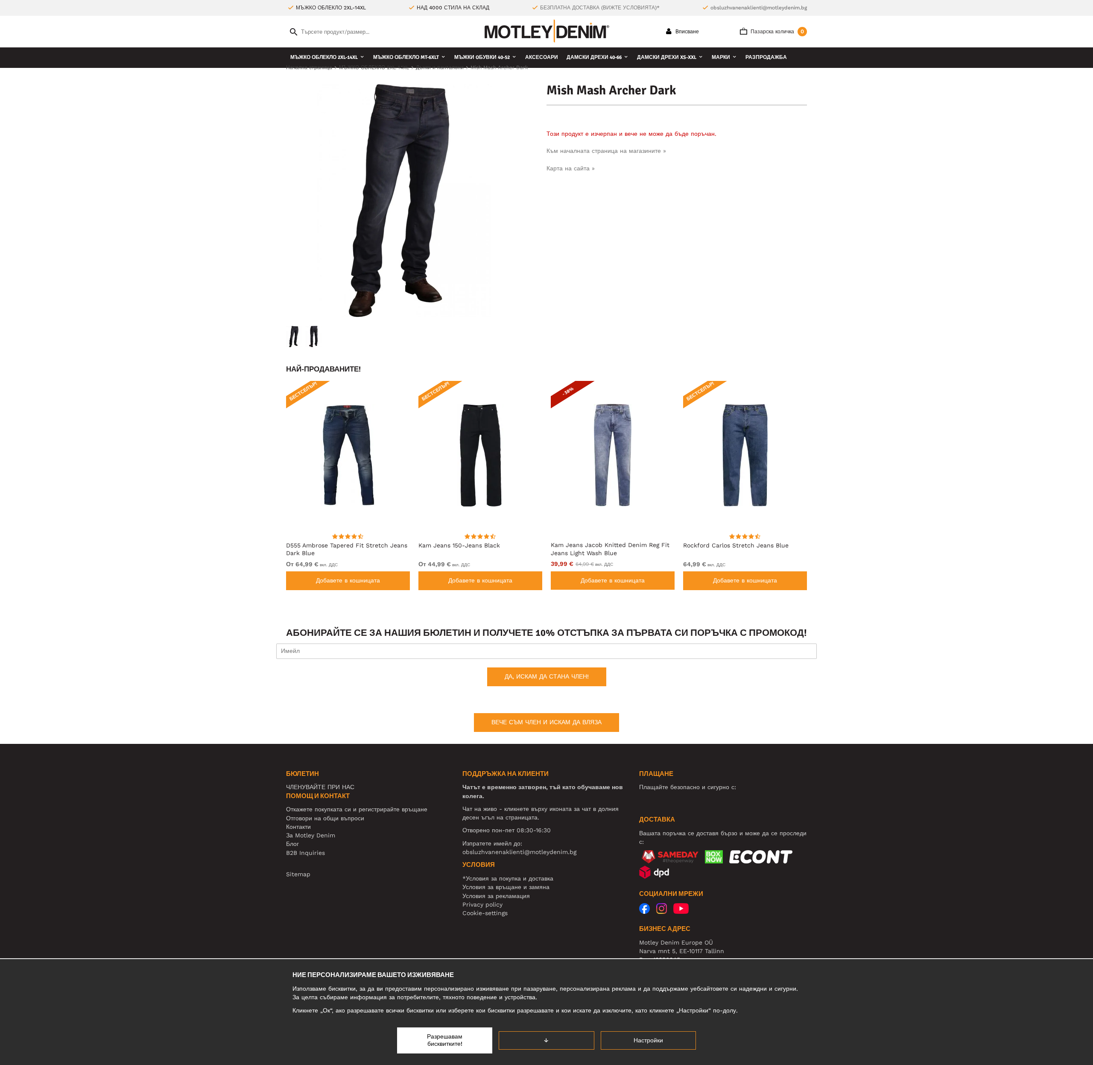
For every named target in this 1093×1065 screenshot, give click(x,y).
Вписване (686, 32)
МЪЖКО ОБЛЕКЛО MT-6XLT (406, 57)
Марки (721, 57)
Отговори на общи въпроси (325, 818)
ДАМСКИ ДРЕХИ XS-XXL (666, 57)
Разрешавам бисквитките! (444, 1040)
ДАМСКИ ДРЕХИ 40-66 (594, 57)
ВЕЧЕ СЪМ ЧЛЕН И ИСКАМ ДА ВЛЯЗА (546, 722)
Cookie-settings (485, 913)
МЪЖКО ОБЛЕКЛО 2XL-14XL (324, 57)
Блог (292, 843)
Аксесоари (541, 57)
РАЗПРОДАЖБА (766, 57)
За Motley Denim (310, 835)
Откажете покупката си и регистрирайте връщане (356, 809)
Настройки (648, 1040)
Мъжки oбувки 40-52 (482, 57)
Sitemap (298, 874)
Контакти (298, 826)
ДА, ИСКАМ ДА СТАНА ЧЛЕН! (547, 676)
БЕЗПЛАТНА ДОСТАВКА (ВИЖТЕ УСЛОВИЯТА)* (600, 8)
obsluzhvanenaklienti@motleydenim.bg (758, 8)
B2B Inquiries (305, 852)
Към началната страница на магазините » (606, 150)
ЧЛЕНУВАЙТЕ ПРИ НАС (320, 787)
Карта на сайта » (570, 168)
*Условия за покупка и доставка (507, 878)
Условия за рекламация (496, 895)
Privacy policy (482, 904)
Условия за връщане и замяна (505, 887)
